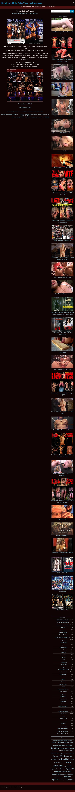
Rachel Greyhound (65, 771)
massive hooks (63, 647)
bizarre (56, 745)
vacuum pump (63, 721)
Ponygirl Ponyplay (63, 634)
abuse (54, 740)
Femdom (63, 627)
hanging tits (63, 694)
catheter (63, 676)
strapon (60, 774)
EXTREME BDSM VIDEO (63, 637)
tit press (63, 716)
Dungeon (61, 753)
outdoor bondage (64, 769)
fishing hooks (64, 642)
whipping (70, 779)
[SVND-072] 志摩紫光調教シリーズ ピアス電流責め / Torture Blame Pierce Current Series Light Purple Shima (25, 115)
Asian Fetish (65, 740)
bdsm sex (21, 111)
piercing (63, 657)
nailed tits (63, 652)
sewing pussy (64, 662)
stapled (63, 667)
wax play (63, 723)
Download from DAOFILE (25, 104)
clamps (63, 679)
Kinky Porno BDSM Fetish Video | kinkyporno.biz (21, 3)
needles (69, 766)
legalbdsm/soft (63, 699)
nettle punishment (63, 706)
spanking (55, 774)
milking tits (63, 701)
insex (72, 759)
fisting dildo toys (63, 691)
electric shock (63, 684)
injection (64, 644)
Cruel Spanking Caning (63, 622)
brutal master (63, 674)
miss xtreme (63, 703)
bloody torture (63, 745)
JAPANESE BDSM (63, 731)
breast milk (72, 748)
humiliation (66, 759)
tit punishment (60, 777)
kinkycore (63, 696)
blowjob (25, 111)
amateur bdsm (58, 740)
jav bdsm (56, 762)
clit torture (63, 681)
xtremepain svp (63, 726)
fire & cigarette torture (63, 689)
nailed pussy (64, 649)
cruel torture (55, 753)
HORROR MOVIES (63, 728)
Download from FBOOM (25, 107)
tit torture (67, 777)
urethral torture (63, 718)
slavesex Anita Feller (63, 711)
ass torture (70, 740)
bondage (30, 111)
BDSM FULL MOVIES (24, 13)
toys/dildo (55, 780)
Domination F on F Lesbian (63, 625)
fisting (66, 756)
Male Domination (34, 13)
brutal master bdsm (64, 750)
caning (70, 750)
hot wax (58, 759)
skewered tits (64, 664)
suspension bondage (67, 774)
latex (65, 762)
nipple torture (64, 654)
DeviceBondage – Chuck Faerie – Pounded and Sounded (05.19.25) (30, 117)
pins (64, 659)
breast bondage (63, 671)
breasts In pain (55, 750)
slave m (63, 708)
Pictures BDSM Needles (63, 734)
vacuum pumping (63, 779)
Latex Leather (63, 630)
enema (63, 686)
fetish (34, 111)
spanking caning (63, 713)
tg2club (55, 777)
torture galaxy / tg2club (63, 669)
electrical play (67, 753)
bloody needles (63, 640)
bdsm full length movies (13, 111)
